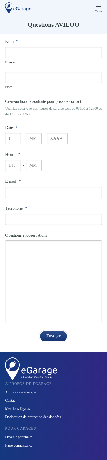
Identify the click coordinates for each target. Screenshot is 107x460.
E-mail (13, 181)
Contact (10, 401)
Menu (98, 10)
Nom (8, 87)
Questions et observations (26, 235)
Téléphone (16, 208)
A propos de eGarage (20, 392)
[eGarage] (18, 8)
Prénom (11, 62)
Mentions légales (17, 409)
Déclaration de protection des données (33, 417)
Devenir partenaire (18, 437)
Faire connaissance (18, 445)
